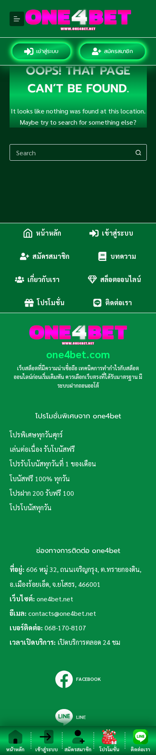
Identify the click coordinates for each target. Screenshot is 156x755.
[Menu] (17, 19)
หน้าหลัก (48, 233)
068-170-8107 (65, 627)
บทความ (123, 256)
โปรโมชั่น (50, 302)
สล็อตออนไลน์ (120, 279)
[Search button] (138, 152)
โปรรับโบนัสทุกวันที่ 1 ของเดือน (53, 463)
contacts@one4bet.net (62, 613)
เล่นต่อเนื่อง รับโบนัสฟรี (42, 449)
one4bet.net (55, 598)
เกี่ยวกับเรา (43, 279)
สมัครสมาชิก (118, 51)
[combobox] (70, 152)
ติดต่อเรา (118, 302)
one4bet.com (78, 354)
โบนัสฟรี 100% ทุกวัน (40, 478)
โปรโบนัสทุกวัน (31, 507)
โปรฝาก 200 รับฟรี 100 (42, 493)
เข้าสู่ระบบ (47, 51)
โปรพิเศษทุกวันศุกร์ (36, 434)
